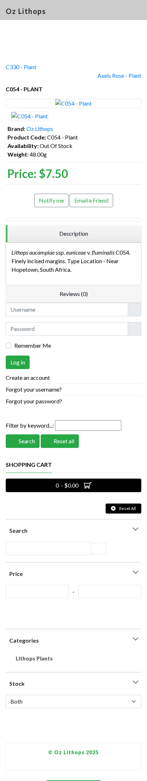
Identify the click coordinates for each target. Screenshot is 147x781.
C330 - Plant (21, 66)
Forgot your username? (34, 389)
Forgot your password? (34, 401)
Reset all (63, 441)
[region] (73, 234)
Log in (17, 362)
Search (26, 441)
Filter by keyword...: (30, 425)
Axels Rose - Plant (119, 75)
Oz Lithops (39, 128)
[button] (138, 11)
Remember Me (32, 345)
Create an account (28, 377)
